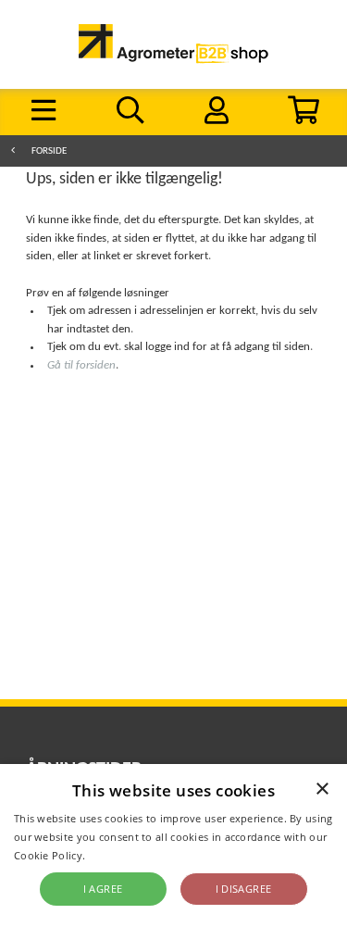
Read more (116, 855)
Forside (49, 151)
